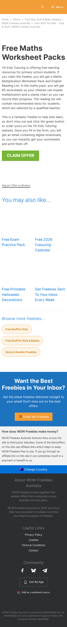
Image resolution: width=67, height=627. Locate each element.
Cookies (33, 539)
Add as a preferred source (36, 592)
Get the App (36, 581)
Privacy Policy (33, 534)
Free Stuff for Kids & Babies (22, 340)
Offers (16, 19)
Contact (33, 550)
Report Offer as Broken (16, 185)
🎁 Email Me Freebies (33, 417)
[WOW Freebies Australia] (9, 7)
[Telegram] (45, 570)
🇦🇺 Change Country (33, 469)
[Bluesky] (33, 570)
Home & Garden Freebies (21, 352)
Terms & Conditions (33, 545)
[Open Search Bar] (42, 7)
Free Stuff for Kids (16, 329)
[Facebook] (22, 570)
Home (5, 19)
